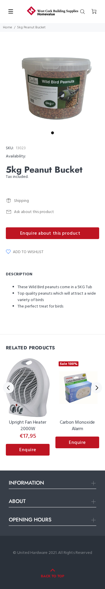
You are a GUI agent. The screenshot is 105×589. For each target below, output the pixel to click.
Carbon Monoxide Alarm (77, 426)
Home (7, 27)
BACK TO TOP (52, 576)
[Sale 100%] (77, 387)
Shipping (21, 201)
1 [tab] (52, 132)
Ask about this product (34, 212)
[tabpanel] (52, 88)
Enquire (27, 450)
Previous (8, 387)
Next (96, 387)
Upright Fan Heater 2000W (27, 426)
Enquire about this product (50, 233)
